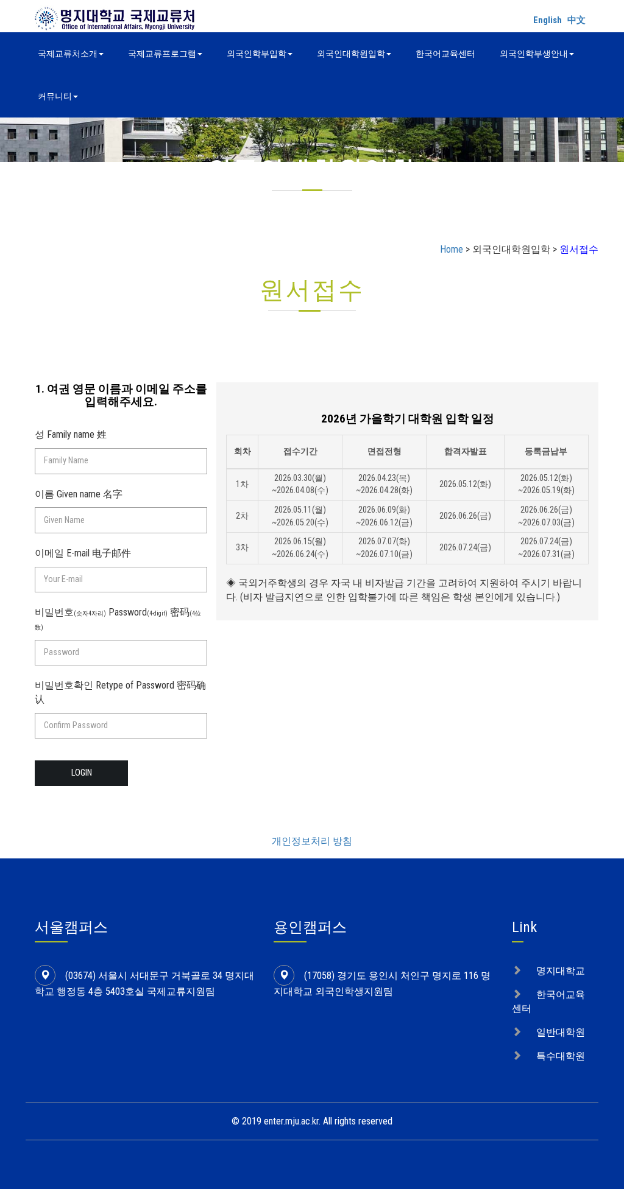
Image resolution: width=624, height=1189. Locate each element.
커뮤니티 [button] (55, 96)
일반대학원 (560, 1032)
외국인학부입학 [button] (256, 53)
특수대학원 (560, 1056)
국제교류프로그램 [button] (162, 53)
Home (451, 249)
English (547, 20)
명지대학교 (560, 971)
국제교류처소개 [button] (68, 53)
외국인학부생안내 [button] (534, 53)
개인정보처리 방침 (312, 841)
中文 (576, 20)
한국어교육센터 (445, 53)
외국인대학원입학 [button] (351, 53)
